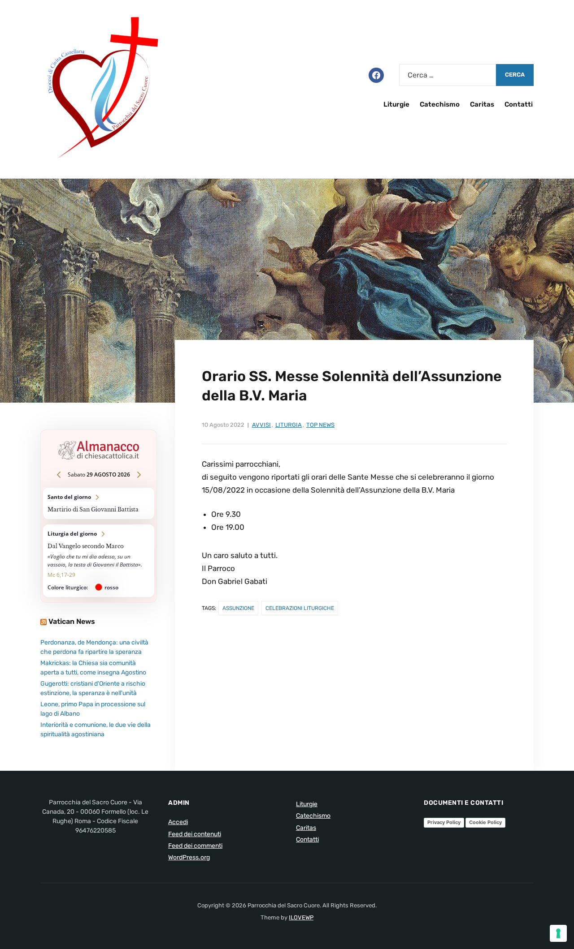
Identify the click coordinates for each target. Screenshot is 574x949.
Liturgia (288, 424)
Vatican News (71, 621)
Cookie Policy (485, 822)
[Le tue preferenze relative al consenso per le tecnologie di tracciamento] (558, 933)
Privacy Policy (444, 822)
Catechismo (440, 104)
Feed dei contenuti (194, 834)
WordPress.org (189, 857)
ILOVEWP (301, 917)
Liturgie (396, 104)
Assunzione (238, 608)
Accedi (178, 822)
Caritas (482, 104)
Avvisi (261, 424)
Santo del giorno (98, 503)
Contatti (518, 104)
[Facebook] (376, 74)
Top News (320, 424)
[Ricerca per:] (447, 75)
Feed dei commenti (195, 846)
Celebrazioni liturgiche (299, 608)
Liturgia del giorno (98, 560)
